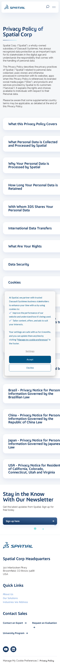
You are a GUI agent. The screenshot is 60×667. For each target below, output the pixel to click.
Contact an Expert (13, 622)
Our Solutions (10, 598)
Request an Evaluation (44, 622)
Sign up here (13, 521)
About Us (8, 594)
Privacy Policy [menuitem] (47, 660)
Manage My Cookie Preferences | (20, 660)
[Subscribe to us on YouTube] (6, 649)
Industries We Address (15, 602)
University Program (14, 633)
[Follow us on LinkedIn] (13, 649)
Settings (30, 351)
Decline (30, 367)
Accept (30, 359)
